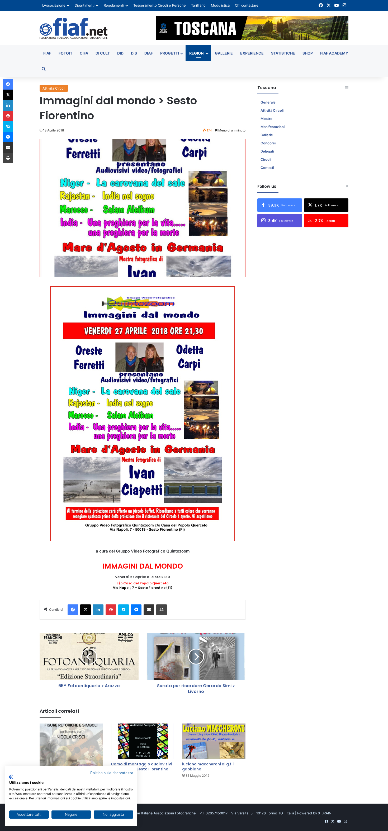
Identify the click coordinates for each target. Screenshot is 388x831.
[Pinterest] (111, 609)
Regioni (197, 53)
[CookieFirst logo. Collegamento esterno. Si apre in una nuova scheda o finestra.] (11, 777)
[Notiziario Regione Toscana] (73, 28)
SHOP (307, 53)
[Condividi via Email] (149, 609)
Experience (252, 53)
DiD (120, 53)
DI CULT (103, 53)
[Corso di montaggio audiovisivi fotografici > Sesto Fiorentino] (142, 741)
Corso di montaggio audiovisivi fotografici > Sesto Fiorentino (141, 766)
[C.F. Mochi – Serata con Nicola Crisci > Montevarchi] (71, 747)
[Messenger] (136, 609)
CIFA (84, 53)
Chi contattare (246, 5)
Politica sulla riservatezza (111, 773)
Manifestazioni (273, 127)
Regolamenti (114, 5)
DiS (134, 53)
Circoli (266, 159)
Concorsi (268, 143)
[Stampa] (161, 609)
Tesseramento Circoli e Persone (159, 5)
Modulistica (220, 5)
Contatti (267, 167)
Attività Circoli (53, 88)
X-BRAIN (325, 813)
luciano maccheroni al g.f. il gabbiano (208, 766)
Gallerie (224, 53)
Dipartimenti (84, 5)
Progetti (169, 53)
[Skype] (123, 609)
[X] (85, 609)
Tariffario (198, 5)
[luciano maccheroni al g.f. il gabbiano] (213, 741)
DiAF (148, 53)
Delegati (267, 151)
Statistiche (283, 53)
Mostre (266, 118)
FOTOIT (65, 53)
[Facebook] (73, 609)
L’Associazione (53, 5)
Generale (268, 102)
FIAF (47, 53)
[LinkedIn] (98, 609)
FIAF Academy (334, 53)
